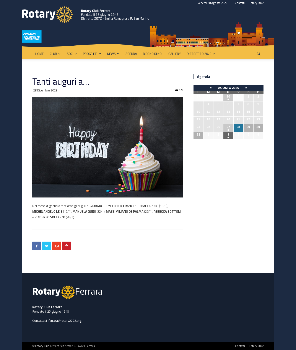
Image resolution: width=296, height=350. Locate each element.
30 (228, 96)
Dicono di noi (152, 53)
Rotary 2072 (256, 3)
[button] (258, 54)
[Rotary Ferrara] (148, 27)
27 (228, 127)
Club (53, 53)
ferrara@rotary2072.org (64, 320)
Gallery (174, 53)
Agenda (131, 53)
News (111, 53)
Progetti (90, 53)
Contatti (240, 3)
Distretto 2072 (199, 53)
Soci (70, 53)
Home (39, 53)
